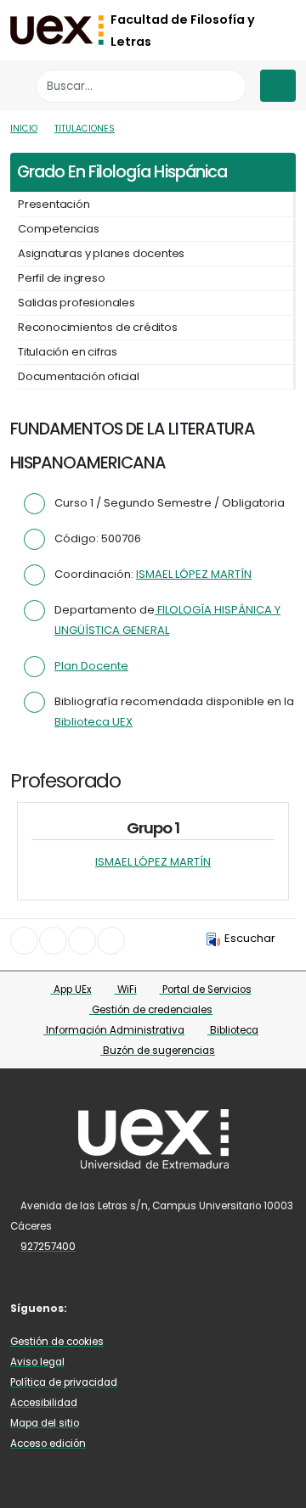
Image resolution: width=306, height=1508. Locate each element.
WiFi (126, 989)
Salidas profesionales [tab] (76, 302)
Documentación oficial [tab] (78, 376)
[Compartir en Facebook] (24, 941)
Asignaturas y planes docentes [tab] (101, 253)
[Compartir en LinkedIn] (82, 941)
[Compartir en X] (53, 941)
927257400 (48, 1246)
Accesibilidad (43, 1403)
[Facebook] (94, 1307)
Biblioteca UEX (93, 722)
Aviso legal (37, 1362)
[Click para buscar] (229, 86)
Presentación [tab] (54, 204)
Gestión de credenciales (150, 1010)
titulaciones (84, 128)
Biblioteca (232, 1030)
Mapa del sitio (44, 1423)
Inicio (23, 128)
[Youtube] (119, 1307)
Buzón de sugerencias (157, 1050)
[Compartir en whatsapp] (111, 941)
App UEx (71, 989)
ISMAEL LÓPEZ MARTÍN (194, 574)
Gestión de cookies (57, 1341)
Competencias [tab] (58, 229)
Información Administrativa (113, 1030)
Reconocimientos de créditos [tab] (98, 327)
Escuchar (249, 938)
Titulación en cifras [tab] (67, 352)
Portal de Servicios (206, 989)
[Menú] (278, 86)
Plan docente (91, 666)
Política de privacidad (63, 1382)
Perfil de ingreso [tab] (61, 278)
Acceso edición (48, 1443)
